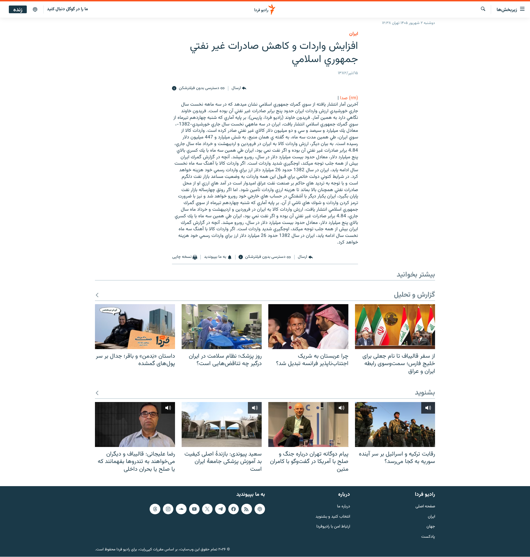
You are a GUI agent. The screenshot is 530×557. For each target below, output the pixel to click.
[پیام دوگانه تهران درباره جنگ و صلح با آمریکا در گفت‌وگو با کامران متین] (308, 424)
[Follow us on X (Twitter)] (207, 509)
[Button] (239, 88)
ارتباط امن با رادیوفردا (333, 527)
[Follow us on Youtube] (194, 509)
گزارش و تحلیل (414, 295)
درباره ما (343, 507)
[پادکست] (35, 10)
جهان (430, 527)
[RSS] (246, 509)
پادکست (428, 537)
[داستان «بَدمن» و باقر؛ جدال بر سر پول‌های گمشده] (135, 326)
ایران (431, 517)
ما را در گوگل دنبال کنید (67, 9)
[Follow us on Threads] (155, 509)
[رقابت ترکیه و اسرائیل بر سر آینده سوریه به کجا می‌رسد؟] (395, 424)
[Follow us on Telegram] (220, 509)
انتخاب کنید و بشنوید (333, 517)
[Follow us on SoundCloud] (181, 509)
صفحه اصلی (425, 507)
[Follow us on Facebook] (233, 509)
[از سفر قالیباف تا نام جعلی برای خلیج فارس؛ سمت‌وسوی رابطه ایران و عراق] (395, 326)
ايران (353, 34)
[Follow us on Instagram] (168, 509)
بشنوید (425, 393)
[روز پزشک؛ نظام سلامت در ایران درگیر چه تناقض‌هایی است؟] (222, 326)
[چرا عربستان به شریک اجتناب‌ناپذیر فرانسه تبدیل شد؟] (308, 326)
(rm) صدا (349, 98)
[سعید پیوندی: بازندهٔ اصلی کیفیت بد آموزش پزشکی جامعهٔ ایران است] (222, 424)
